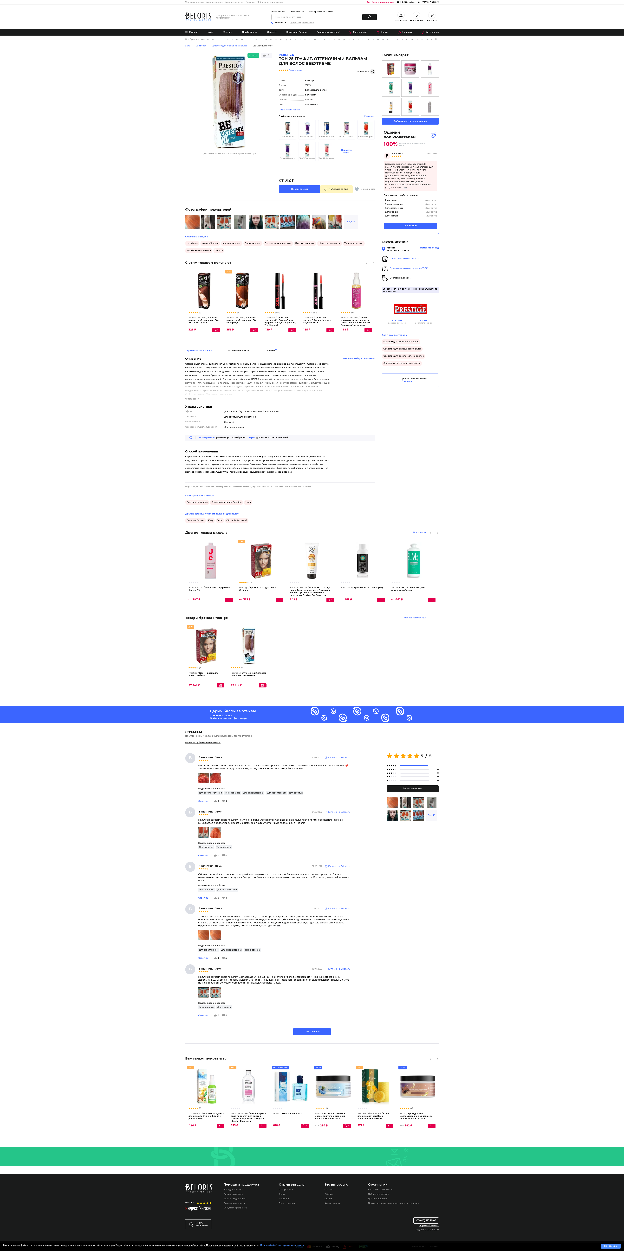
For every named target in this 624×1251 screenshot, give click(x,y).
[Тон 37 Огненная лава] (410, 107)
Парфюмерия (249, 32)
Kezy (210, 520)
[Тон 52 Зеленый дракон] (391, 88)
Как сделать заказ (233, 1190)
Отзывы (329, 1190)
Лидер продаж (287, 1203)
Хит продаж (432, 32)
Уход (210, 32)
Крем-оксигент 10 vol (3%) (362, 588)
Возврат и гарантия (234, 1203)
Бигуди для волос (305, 243)
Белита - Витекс (195, 520)
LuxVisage (192, 243)
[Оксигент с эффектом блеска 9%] (430, 88)
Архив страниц (333, 1203)
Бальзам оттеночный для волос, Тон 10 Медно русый (203, 320)
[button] (299, 189)
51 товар (424, 320)
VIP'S (308, 85)
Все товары (419, 532)
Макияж (227, 32)
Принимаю (611, 1246)
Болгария (310, 95)
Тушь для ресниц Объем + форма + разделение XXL (317, 320)
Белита (219, 250)
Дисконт (271, 32)
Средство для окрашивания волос (229, 46)
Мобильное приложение (270, 2)
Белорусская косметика (278, 243)
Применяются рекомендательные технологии (393, 1203)
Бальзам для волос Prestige (226, 502)
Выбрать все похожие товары (410, 121)
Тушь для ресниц (353, 243)
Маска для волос (231, 243)
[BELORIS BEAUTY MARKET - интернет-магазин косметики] (198, 17)
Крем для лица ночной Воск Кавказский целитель (373, 1116)
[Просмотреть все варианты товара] (229, 600)
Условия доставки (194, 2)
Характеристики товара (199, 350)
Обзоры (329, 1194)
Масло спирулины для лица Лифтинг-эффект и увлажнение (206, 1116)
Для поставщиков (378, 1199)
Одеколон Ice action (287, 1113)
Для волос (201, 46)
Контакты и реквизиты (380, 1190)
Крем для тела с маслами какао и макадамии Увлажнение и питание (416, 1116)
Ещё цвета (218, 294)
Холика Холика (210, 243)
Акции (384, 32)
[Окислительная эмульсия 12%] (430, 69)
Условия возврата (234, 2)
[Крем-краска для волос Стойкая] (391, 69)
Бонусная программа (235, 1208)
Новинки (407, 32)
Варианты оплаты (233, 1194)
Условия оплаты (214, 2)
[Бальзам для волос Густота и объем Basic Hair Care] (410, 69)
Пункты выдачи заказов (302, 23)
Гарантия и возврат (239, 350)
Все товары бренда (415, 618)
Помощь (250, 2)
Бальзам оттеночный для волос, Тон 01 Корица (242, 320)
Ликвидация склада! (328, 32)
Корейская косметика (199, 250)
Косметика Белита (296, 32)
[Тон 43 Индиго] (410, 88)
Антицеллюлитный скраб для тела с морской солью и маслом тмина (330, 1116)
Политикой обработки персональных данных (282, 1245)
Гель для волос (253, 243)
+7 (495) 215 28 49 (426, 1220)
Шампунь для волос (329, 243)
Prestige (309, 80)
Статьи (328, 1199)
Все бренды (192, 39)
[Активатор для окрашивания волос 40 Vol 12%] (430, 107)
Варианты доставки (235, 1199)
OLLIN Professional (236, 520)
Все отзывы (410, 226)
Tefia (219, 520)
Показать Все (312, 1032)
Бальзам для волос (263, 46)
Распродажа (360, 32)
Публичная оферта (378, 1194)
